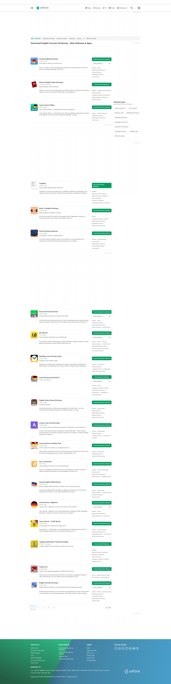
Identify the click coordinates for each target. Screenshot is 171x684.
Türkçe (39, 673)
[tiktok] (123, 648)
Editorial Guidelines (36, 658)
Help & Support (35, 653)
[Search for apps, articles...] (131, 7)
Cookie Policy (90, 658)
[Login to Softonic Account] (138, 7)
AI (105, 8)
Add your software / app (38, 660)
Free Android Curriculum (98, 350)
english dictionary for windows (100, 196)
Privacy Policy (91, 655)
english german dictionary (98, 70)
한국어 (78, 670)
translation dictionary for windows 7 (101, 95)
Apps (89, 8)
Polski (89, 670)
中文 (49, 673)
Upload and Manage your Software (66, 653)
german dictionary (96, 72)
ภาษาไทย (33, 673)
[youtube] (133, 648)
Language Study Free (97, 115)
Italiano (69, 670)
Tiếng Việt (44, 673)
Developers (123, 8)
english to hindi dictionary (98, 225)
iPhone (99, 68)
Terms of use (90, 653)
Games (98, 8)
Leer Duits (94, 438)
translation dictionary (97, 322)
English (42, 670)
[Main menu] (32, 7)
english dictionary (96, 415)
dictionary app (95, 241)
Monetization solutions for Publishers (66, 649)
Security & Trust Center (37, 650)
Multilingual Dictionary (97, 74)
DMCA (88, 648)
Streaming (72, 38)
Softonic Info (34, 648)
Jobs (32, 655)
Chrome (104, 341)
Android (94, 68)
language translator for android (100, 219)
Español (47, 670)
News (113, 8)
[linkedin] (130, 648)
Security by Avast (62, 38)
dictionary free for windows (99, 193)
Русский (101, 670)
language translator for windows (100, 559)
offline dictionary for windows (99, 97)
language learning (97, 369)
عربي (32, 670)
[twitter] (126, 648)
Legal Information (92, 650)
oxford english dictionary (98, 246)
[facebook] (116, 648)
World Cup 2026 (91, 38)
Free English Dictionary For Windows (101, 203)
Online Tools (34, 663)
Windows (94, 90)
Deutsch (36, 670)
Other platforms (97, 63)
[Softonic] (42, 7)
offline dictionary (96, 410)
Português (95, 670)
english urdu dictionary (98, 417)
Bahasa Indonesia (61, 670)
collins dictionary (96, 92)
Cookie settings (91, 660)
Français (52, 670)
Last (107, 607)
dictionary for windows (98, 200)
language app (106, 369)
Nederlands (84, 670)
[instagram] (119, 648)
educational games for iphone (99, 346)
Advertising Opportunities (66, 659)
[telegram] (137, 648)
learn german (95, 77)
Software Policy (63, 656)
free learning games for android (100, 348)
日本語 (73, 670)
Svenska (106, 670)
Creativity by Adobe (49, 38)
